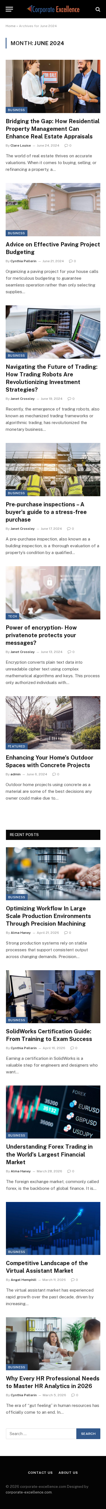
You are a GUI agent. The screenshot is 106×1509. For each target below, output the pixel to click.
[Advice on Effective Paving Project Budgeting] (53, 209)
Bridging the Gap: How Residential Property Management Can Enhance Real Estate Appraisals (52, 129)
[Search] (97, 9)
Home (11, 26)
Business (16, 110)
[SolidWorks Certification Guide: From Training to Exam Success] (53, 996)
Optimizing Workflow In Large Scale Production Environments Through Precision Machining (48, 916)
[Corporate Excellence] (52, 9)
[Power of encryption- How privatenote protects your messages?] (53, 592)
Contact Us (40, 1473)
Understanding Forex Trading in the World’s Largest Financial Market (49, 1154)
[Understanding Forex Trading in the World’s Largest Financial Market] (53, 1112)
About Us (68, 1473)
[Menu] (9, 9)
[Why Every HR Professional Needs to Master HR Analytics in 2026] (53, 1343)
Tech (12, 616)
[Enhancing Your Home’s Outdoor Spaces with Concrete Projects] (53, 722)
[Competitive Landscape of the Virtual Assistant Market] (53, 1228)
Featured (16, 746)
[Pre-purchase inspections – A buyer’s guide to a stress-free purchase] (53, 469)
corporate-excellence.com (29, 1492)
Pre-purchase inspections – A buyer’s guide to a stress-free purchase (46, 512)
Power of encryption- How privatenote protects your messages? (41, 635)
